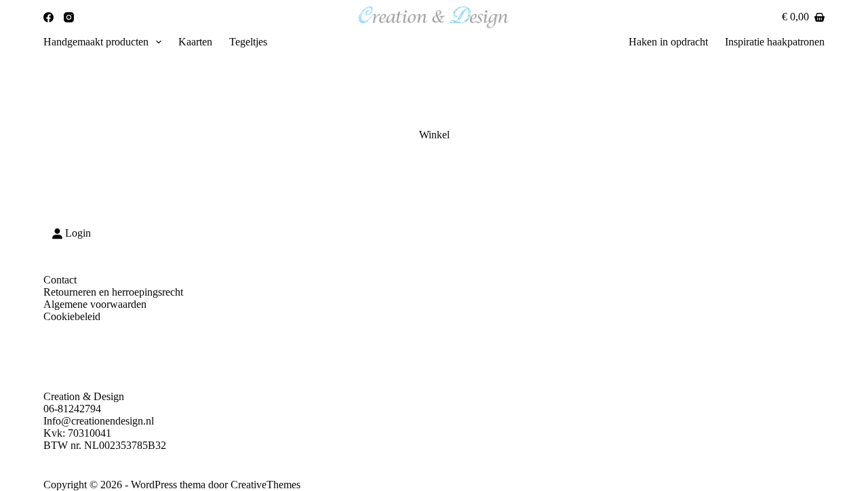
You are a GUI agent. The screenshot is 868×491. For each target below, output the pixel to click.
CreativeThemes (265, 484)
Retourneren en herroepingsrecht (113, 292)
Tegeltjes (248, 41)
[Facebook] (48, 17)
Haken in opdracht (668, 41)
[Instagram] (69, 17)
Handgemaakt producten (96, 41)
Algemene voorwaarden (94, 304)
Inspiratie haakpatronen (775, 41)
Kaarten (195, 41)
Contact (60, 280)
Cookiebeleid (71, 316)
